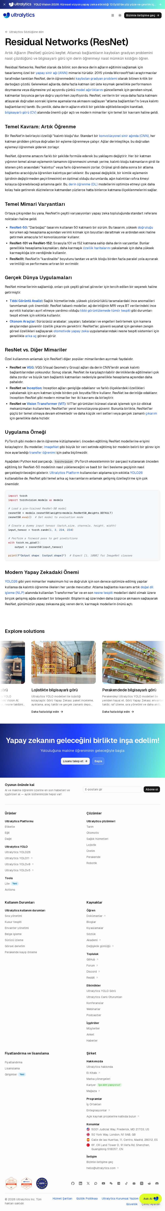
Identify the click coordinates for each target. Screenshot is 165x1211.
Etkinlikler (94, 985)
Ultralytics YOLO (16, 846)
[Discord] (157, 1183)
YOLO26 (136, 473)
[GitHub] (73, 1183)
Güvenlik (132, 1204)
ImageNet (51, 447)
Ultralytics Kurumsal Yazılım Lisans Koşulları (131, 1198)
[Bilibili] (134, 1183)
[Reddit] (149, 1183)
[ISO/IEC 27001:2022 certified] (11, 1183)
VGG (30, 367)
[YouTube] (103, 1183)
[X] (88, 1183)
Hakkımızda (95, 1061)
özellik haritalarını (96, 248)
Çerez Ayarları (151, 1204)
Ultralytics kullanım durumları (25, 910)
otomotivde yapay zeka (71, 331)
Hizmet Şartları (62, 1198)
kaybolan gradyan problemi (96, 78)
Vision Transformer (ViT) (46, 404)
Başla (98, 761)
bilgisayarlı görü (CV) (20, 112)
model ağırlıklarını (89, 90)
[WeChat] (111, 1183)
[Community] (96, 1183)
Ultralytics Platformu (19, 821)
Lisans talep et (73, 761)
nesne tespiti (103, 593)
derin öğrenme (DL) (83, 184)
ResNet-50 (18, 227)
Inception (34, 388)
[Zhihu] (141, 1183)
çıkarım (151, 413)
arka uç (31, 336)
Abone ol (152, 789)
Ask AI (147, 1198)
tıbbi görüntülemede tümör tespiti (105, 310)
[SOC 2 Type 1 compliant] (26, 1183)
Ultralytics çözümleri (101, 821)
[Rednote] (119, 1183)
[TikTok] (126, 1183)
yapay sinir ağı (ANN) (52, 73)
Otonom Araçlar (22, 321)
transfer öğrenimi (42, 453)
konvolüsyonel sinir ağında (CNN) (124, 136)
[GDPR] (41, 1183)
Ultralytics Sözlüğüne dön (26, 31)
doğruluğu (145, 227)
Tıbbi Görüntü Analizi (26, 301)
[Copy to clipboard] (155, 495)
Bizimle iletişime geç (140, 15)
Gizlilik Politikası (87, 1198)
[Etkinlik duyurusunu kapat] (4, 4)
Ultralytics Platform (64, 473)
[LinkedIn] (80, 1183)
